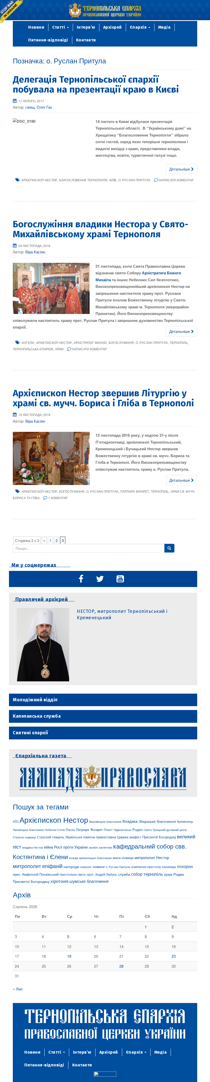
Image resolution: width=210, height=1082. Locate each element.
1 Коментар (58, 497)
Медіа (164, 27)
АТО (15, 821)
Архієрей (112, 27)
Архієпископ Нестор (39, 180)
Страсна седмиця (24, 837)
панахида (169, 867)
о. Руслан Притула (134, 180)
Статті (59, 27)
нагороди (71, 866)
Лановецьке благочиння (28, 830)
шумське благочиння (89, 881)
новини (99, 866)
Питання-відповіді (48, 40)
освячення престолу (146, 866)
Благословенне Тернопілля (83, 180)
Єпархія (139, 27)
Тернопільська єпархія (33, 349)
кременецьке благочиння (95, 858)
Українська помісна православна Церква (96, 837)
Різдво (137, 829)
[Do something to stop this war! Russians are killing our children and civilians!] (11, 11)
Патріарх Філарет (134, 491)
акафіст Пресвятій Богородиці (152, 837)
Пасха (70, 830)
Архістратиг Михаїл (90, 342)
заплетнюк (105, 847)
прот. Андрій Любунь (102, 874)
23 (174, 956)
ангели (28, 342)
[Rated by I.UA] (105, 1074)
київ (112, 180)
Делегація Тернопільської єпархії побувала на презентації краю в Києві (96, 84)
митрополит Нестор (151, 857)
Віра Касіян (35, 251)
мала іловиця (123, 857)
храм (59, 349)
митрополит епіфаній (37, 866)
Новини (36, 27)
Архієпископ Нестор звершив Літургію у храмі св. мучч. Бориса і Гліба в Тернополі (103, 398)
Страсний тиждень (50, 837)
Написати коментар (176, 180)
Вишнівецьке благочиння (105, 822)
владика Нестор (32, 847)
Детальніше (180, 169)
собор (136, 874)
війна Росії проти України (66, 847)
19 (69, 956)
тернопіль (178, 342)
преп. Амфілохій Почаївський (36, 874)
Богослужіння (121, 342)
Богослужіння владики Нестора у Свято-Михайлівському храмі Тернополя (100, 229)
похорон (185, 866)
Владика (130, 821)
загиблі (93, 847)
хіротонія (59, 881)
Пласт (108, 829)
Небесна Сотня (55, 830)
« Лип (18, 988)
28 (121, 966)
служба (124, 874)
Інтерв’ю (86, 27)
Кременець (185, 821)
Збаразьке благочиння (157, 821)
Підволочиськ (122, 830)
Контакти (86, 40)
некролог (86, 867)
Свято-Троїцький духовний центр (165, 830)
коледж (73, 858)
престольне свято (73, 874)
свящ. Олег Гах (38, 107)
